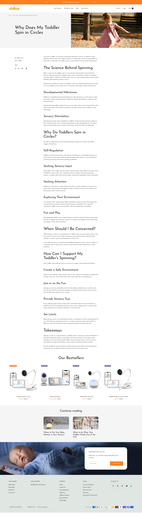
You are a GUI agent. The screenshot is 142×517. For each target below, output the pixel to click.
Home (10, 15)
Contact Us (62, 487)
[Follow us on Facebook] (113, 486)
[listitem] (15, 68)
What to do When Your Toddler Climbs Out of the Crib (84, 434)
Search (118, 8)
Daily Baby (12, 487)
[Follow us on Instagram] (122, 486)
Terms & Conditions (88, 484)
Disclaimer (86, 492)
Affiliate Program (64, 495)
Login (124, 8)
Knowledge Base (64, 490)
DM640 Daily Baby (55, 396)
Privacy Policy (87, 487)
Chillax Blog (15, 15)
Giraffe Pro (12, 490)
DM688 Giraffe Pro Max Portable (118, 396)
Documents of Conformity (90, 495)
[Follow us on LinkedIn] (131, 486)
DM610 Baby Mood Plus (87, 396)
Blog (77, 8)
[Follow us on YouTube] (126, 486)
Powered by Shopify (42, 507)
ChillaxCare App (68, 8)
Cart (131, 8)
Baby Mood (12, 484)
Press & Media (63, 497)
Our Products (57, 8)
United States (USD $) (15, 507)
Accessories (12, 492)
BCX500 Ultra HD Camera (38, 484)
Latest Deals (84, 8)
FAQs (61, 484)
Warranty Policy (87, 490)
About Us (62, 492)
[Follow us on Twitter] (117, 486)
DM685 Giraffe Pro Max (23, 396)
